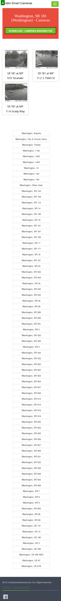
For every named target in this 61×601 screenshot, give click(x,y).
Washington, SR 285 (31, 312)
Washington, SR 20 (31, 265)
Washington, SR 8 (31, 496)
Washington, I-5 (31, 167)
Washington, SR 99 (31, 519)
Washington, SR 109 (31, 196)
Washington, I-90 (31, 179)
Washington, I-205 (31, 156)
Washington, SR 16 (31, 219)
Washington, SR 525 (31, 433)
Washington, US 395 (31, 548)
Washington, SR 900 (31, 508)
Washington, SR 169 (31, 237)
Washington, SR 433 (31, 358)
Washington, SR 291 (31, 323)
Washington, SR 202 (31, 271)
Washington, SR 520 (31, 421)
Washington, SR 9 (31, 502)
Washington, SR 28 (31, 306)
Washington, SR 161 (31, 225)
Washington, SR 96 (31, 514)
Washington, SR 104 (31, 190)
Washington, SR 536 (31, 468)
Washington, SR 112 (31, 202)
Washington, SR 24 (31, 283)
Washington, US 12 (31, 531)
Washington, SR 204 (31, 277)
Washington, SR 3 (31, 329)
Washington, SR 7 (31, 491)
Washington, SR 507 (31, 387)
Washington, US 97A (31, 566)
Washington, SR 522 (31, 427)
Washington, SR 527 (31, 444)
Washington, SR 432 (31, 352)
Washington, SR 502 (31, 369)
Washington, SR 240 (31, 289)
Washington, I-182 (31, 150)
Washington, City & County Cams (31, 139)
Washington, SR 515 (31, 404)
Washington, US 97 (31, 560)
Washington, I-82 (31, 173)
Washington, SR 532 (31, 462)
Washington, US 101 (31, 525)
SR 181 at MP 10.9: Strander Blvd (15, 78)
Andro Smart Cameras (17, 3)
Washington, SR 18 (31, 254)
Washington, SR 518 (31, 416)
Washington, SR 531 (31, 456)
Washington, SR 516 (31, 410)
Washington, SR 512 (31, 398)
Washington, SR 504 (31, 381)
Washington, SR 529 (31, 450)
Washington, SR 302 (31, 335)
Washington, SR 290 (31, 317)
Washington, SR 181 (31, 260)
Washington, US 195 (31, 537)
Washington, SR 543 (31, 479)
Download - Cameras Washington (30, 30)
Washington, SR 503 (31, 375)
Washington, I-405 (31, 162)
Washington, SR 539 (31, 473)
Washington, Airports (31, 133)
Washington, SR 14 (31, 208)
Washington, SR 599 (31, 485)
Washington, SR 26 (31, 300)
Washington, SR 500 (31, 364)
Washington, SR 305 (31, 340)
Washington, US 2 (31, 543)
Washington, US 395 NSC (31, 554)
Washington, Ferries (31, 144)
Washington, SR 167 (31, 231)
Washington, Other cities (31, 185)
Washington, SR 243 (31, 294)
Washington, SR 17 (31, 242)
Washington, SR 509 (31, 393)
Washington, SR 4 (31, 346)
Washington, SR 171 (31, 248)
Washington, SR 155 (31, 214)
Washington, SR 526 (31, 439)
